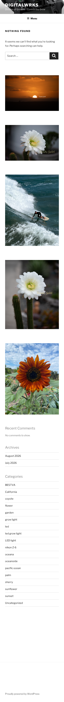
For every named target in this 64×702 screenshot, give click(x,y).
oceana (9, 554)
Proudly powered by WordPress (22, 693)
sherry (9, 582)
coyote (9, 498)
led (7, 526)
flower (9, 505)
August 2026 (13, 455)
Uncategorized (14, 603)
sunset (9, 596)
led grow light (13, 533)
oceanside (11, 561)
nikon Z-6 (10, 547)
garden (9, 512)
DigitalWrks (22, 5)
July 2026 (11, 462)
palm (8, 575)
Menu (34, 18)
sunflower (11, 589)
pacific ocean (13, 568)
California (11, 491)
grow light (11, 519)
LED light (10, 540)
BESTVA (10, 485)
